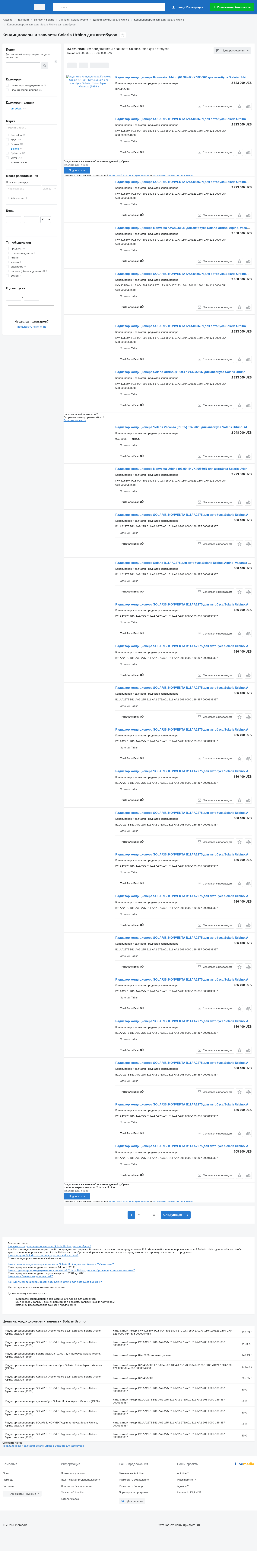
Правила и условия (73, 1473)
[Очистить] (56, 61)
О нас (6, 1473)
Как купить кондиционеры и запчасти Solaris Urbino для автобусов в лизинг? (55, 1281)
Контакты (8, 1486)
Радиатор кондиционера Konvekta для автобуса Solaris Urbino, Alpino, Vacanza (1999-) (53, 1367)
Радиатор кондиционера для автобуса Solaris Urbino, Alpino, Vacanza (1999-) (52, 1401)
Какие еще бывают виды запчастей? (30, 1276)
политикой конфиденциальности (129, 175)
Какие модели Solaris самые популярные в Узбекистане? (43, 1255)
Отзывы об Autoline (72, 1492)
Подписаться (77, 170)
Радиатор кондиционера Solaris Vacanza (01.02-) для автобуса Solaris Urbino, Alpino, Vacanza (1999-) (53, 1355)
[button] (239, 106)
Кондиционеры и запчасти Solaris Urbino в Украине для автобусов (43, 1445)
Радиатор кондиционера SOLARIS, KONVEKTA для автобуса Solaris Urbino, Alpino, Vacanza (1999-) (51, 1344)
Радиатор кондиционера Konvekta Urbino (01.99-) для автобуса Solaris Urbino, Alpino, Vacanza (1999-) (53, 1332)
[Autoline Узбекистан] (16, 7)
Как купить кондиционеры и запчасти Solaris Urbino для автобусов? (49, 1246)
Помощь (8, 1479)
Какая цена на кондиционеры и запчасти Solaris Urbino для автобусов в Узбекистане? (61, 1264)
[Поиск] (56, 7)
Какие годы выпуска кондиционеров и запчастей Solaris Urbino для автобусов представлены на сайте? (71, 1270)
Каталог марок (70, 1498)
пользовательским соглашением (173, 175)
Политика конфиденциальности (80, 1479)
